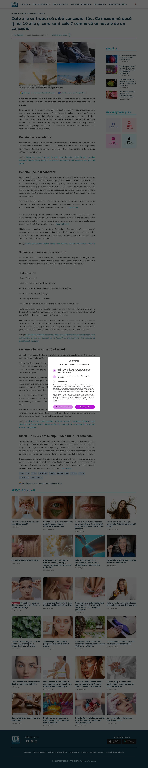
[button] (74, 381)
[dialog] (74, 384)
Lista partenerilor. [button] (89, 391)
